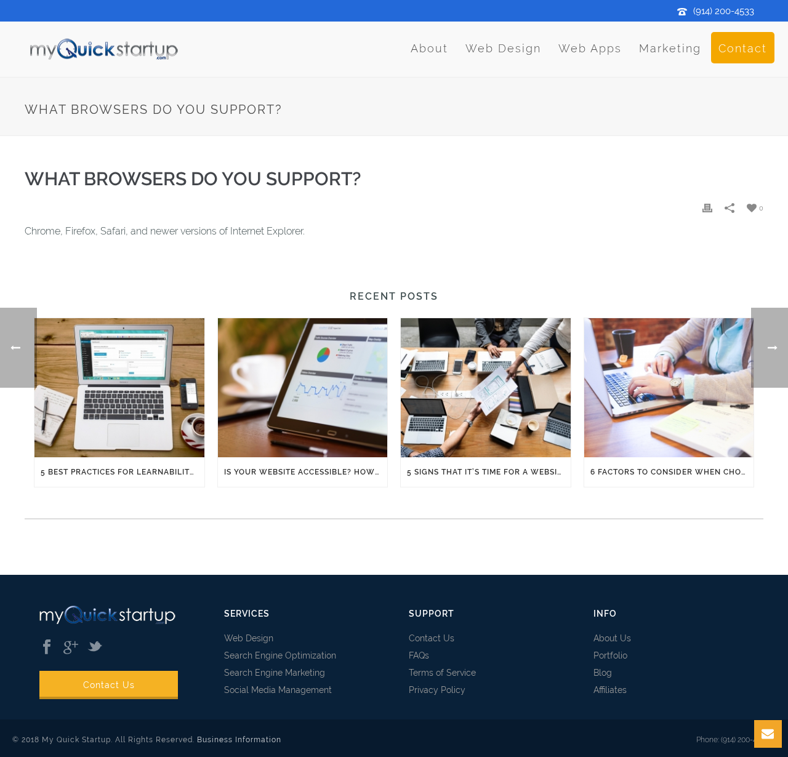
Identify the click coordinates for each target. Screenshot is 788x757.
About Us (612, 638)
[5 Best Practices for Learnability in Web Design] (119, 387)
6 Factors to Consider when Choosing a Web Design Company (672, 472)
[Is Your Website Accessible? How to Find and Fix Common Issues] (303, 387)
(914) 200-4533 (723, 11)
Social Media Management (278, 690)
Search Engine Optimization (280, 655)
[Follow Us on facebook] (46, 647)
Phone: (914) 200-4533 (732, 739)
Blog (602, 673)
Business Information (239, 739)
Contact (742, 48)
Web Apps (590, 48)
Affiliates (610, 690)
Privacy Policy (437, 690)
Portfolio (610, 655)
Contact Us (109, 685)
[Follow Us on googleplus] (70, 647)
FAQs (419, 655)
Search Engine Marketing (274, 673)
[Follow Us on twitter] (94, 647)
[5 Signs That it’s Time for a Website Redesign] (486, 387)
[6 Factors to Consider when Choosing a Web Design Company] (669, 387)
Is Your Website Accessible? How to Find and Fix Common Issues (306, 472)
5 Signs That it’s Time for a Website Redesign (489, 472)
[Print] (707, 207)
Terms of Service (442, 673)
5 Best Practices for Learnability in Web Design (122, 472)
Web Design (503, 48)
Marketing (670, 48)
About (429, 48)
